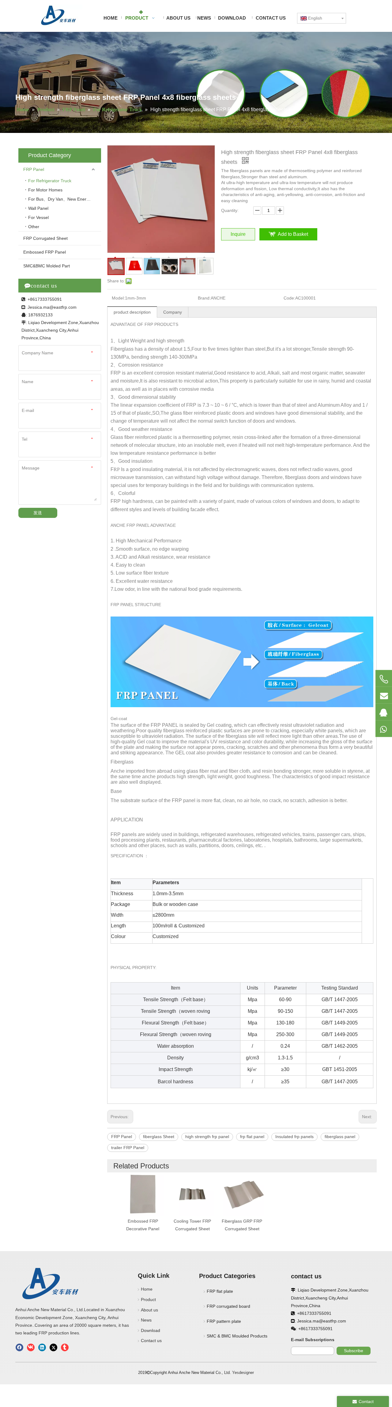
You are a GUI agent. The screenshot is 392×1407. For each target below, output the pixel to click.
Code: (289, 298)
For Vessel (38, 217)
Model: (118, 298)
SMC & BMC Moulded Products (237, 1335)
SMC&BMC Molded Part (46, 265)
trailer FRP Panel (127, 1147)
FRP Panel (33, 169)
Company (172, 312)
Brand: (204, 298)
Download (150, 1330)
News (146, 1320)
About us (149, 1309)
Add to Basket (293, 234)
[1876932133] (383, 712)
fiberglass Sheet (158, 1136)
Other (33, 226)
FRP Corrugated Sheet (45, 238)
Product (148, 1299)
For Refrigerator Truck (49, 180)
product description (132, 312)
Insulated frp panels (294, 1136)
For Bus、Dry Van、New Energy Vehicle (64, 199)
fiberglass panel (340, 1136)
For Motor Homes (46, 189)
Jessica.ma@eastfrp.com (52, 307)
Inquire (238, 234)
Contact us (151, 1340)
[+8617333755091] (383, 679)
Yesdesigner (243, 1372)
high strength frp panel (207, 1136)
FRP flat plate (220, 1291)
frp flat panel (252, 1136)
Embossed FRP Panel (44, 252)
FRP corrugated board (228, 1306)
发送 (37, 512)
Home (147, 1289)
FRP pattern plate (224, 1321)
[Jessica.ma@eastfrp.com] (383, 695)
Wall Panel (38, 208)
